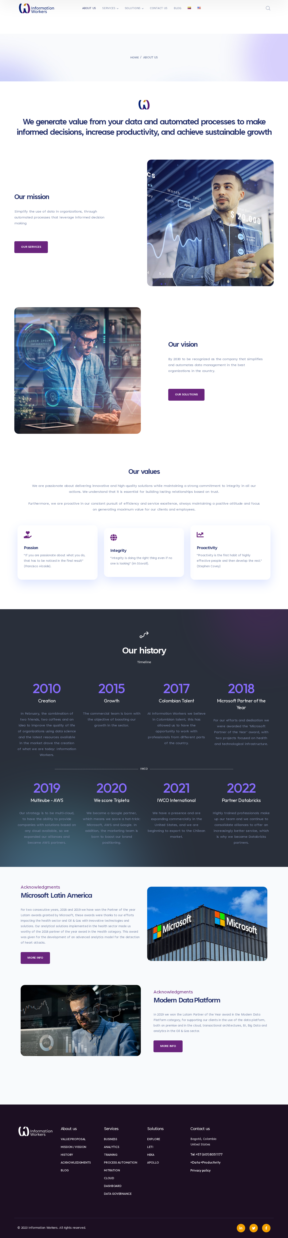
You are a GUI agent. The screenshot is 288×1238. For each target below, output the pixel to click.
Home (134, 57)
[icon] (241, 1228)
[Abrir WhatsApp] (277, 1227)
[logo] (36, 8)
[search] (268, 8)
